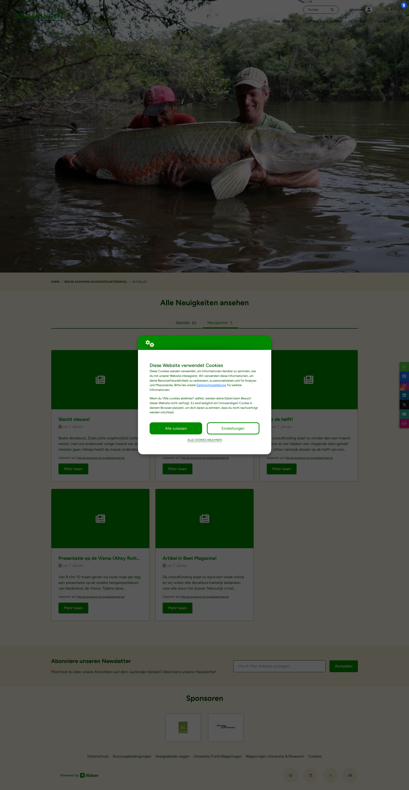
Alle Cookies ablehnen (204, 439)
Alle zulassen (176, 428)
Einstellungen (233, 428)
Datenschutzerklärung (211, 385)
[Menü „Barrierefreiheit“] (404, 5)
